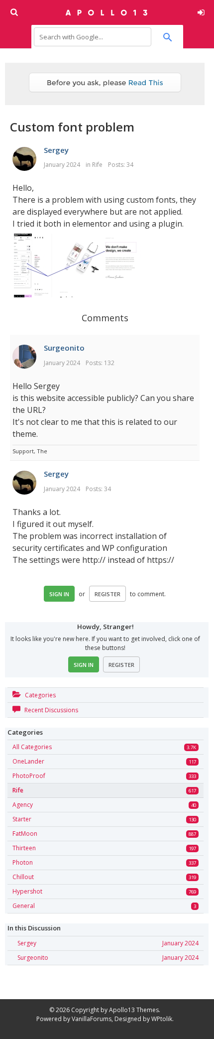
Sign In (59, 594)
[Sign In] (199, 11)
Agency (22, 804)
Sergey (56, 150)
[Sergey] (24, 159)
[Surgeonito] (24, 357)
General (23, 906)
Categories (39, 695)
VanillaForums (91, 1019)
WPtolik (161, 1019)
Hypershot (27, 891)
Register (107, 594)
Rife (97, 164)
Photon (22, 862)
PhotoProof (28, 776)
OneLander (28, 761)
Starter (21, 819)
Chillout (23, 877)
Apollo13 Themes (134, 1010)
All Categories (32, 747)
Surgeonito (64, 348)
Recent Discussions (50, 710)
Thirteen (24, 848)
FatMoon (24, 833)
